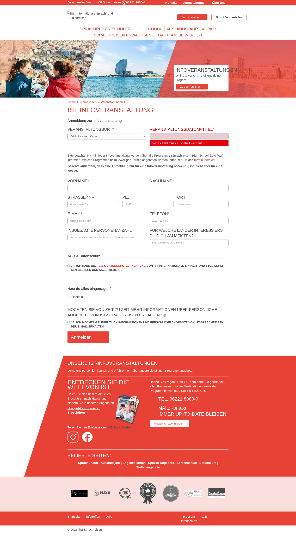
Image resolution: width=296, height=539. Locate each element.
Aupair (209, 29)
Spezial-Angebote (161, 463)
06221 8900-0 (184, 399)
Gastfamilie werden (180, 35)
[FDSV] (102, 493)
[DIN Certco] (125, 493)
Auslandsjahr (182, 29)
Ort (181, 197)
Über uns (218, 2)
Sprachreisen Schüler (105, 29)
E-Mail (74, 214)
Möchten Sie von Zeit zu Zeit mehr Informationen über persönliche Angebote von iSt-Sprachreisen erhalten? (142, 312)
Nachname (162, 181)
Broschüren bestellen (229, 17)
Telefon (159, 214)
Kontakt (171, 2)
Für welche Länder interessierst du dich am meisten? (187, 233)
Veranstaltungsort (90, 129)
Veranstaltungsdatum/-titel (182, 129)
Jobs (109, 516)
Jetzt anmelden (191, 17)
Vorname (78, 181)
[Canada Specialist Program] (148, 493)
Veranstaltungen (194, 2)
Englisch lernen (134, 463)
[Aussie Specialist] (171, 493)
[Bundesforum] (216, 493)
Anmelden (81, 337)
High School (148, 29)
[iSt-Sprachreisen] (93, 16)
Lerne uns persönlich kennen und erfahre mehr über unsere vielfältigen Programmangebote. (130, 370)
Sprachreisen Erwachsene (124, 35)
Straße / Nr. (81, 197)
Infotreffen (93, 516)
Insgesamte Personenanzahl (99, 230)
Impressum (187, 516)
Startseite (74, 516)
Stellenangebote (148, 467)
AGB (99, 265)
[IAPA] (194, 493)
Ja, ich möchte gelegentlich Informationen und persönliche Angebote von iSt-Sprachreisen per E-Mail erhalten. (147, 324)
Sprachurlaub (88, 463)
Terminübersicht (204, 160)
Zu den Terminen (190, 86)
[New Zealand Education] (79, 493)
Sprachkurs (207, 463)
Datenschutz (188, 521)
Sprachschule (187, 463)
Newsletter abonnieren (168, 423)
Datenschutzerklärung (126, 265)
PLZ (126, 197)
